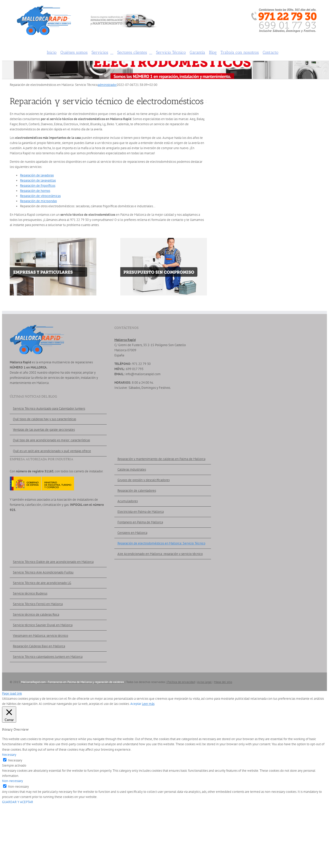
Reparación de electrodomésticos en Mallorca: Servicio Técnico (161, 543)
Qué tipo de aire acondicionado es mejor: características (51, 440)
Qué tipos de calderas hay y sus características (44, 419)
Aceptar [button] (135, 704)
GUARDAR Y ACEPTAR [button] (17, 802)
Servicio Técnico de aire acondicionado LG (42, 583)
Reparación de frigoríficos (37, 185)
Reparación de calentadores (136, 490)
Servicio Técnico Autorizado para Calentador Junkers (49, 408)
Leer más (148, 704)
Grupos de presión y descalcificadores (143, 480)
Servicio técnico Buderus (30, 593)
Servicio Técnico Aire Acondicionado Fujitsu (43, 572)
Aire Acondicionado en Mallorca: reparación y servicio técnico (160, 554)
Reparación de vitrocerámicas (40, 196)
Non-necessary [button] (12, 781)
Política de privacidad (181, 682)
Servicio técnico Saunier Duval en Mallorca (42, 625)
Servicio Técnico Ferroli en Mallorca (38, 604)
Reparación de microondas (38, 201)
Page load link (12, 693)
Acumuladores (127, 501)
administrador (107, 85)
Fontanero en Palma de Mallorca (140, 522)
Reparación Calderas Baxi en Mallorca (39, 646)
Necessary (15, 760)
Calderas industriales (131, 469)
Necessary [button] (9, 754)
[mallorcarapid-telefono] (284, 10)
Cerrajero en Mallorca (132, 533)
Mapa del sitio (223, 682)
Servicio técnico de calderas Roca (36, 614)
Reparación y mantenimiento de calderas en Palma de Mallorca (161, 459)
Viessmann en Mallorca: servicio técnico (40, 635)
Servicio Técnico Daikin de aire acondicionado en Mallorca (53, 562)
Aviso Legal (204, 682)
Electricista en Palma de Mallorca (140, 511)
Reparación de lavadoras (37, 175)
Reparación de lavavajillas (38, 180)
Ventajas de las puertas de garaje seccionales (44, 429)
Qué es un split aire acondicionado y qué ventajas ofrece (52, 451)
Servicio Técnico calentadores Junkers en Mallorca (48, 656)
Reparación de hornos (35, 190)
